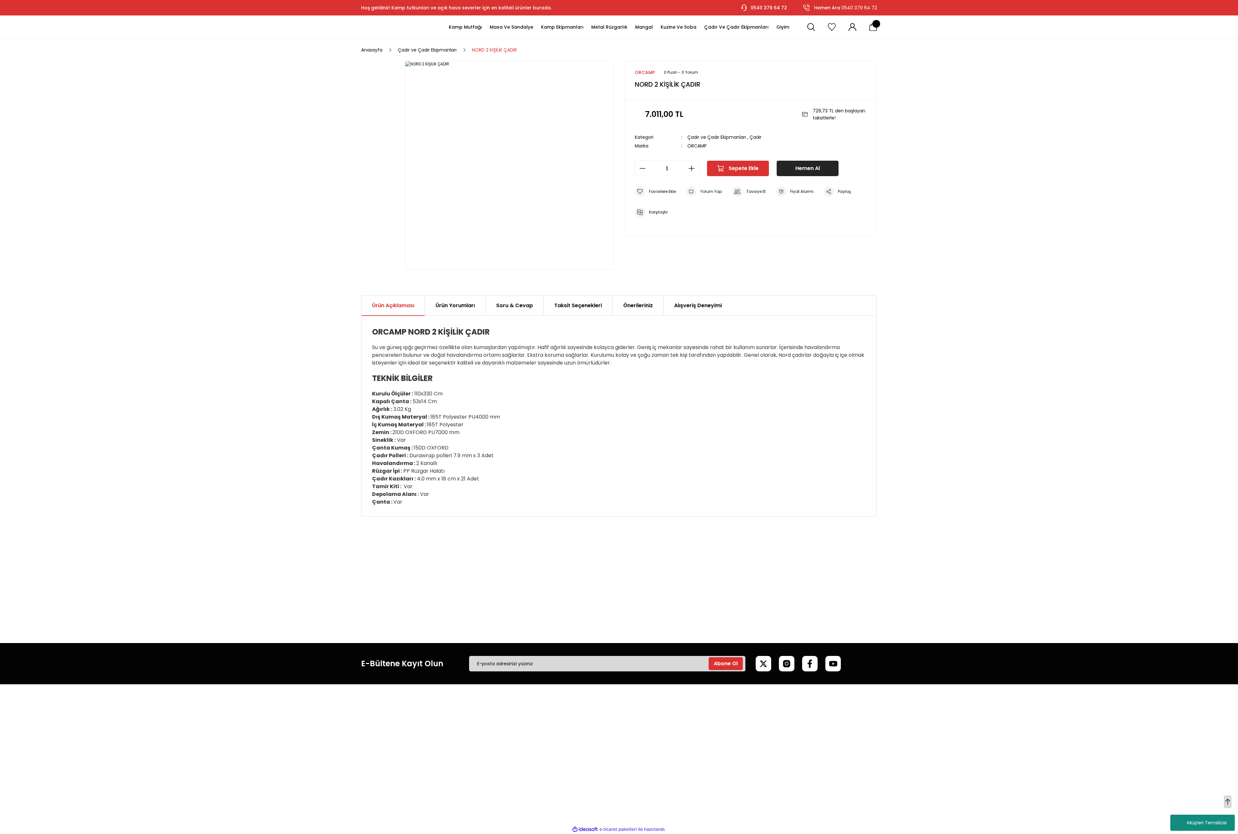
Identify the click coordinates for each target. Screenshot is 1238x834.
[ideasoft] (585, 829)
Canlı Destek (572, 728)
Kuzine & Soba (794, 761)
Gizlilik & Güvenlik (468, 739)
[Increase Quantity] (693, 168)
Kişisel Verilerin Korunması (477, 750)
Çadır (755, 137)
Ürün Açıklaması (393, 305)
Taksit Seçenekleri (578, 305)
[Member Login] (852, 27)
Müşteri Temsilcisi (1207, 823)
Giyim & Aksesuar (797, 739)
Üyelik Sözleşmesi (468, 728)
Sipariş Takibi (682, 750)
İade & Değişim (466, 761)
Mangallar (789, 728)
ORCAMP (697, 146)
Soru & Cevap (514, 305)
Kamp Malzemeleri (798, 717)
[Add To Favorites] (655, 191)
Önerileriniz (638, 305)
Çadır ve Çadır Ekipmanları (716, 137)
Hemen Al (807, 168)
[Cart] (873, 27)
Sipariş (675, 728)
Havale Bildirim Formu (582, 761)
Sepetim (677, 739)
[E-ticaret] (618, 829)
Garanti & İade (574, 739)
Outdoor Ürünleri (796, 750)
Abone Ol (726, 663)
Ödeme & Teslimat (689, 761)
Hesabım (678, 717)
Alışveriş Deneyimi (698, 305)
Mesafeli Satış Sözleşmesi (477, 717)
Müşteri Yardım (575, 717)
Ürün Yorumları (455, 305)
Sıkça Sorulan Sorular (581, 750)
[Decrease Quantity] (640, 168)
